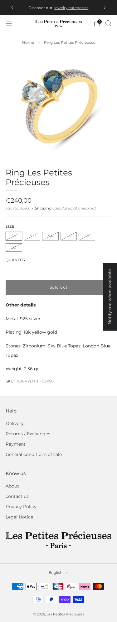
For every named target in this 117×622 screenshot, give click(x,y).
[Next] (104, 8)
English (55, 572)
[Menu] (9, 23)
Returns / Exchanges (28, 433)
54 (50, 236)
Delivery (15, 423)
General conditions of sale (34, 454)
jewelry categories (71, 8)
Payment (16, 444)
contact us (17, 496)
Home (28, 42)
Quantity (16, 260)
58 (87, 236)
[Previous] (12, 8)
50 (14, 236)
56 (68, 236)
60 (14, 247)
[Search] (108, 23)
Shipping (43, 208)
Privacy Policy (21, 506)
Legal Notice (19, 516)
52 (32, 236)
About (12, 485)
